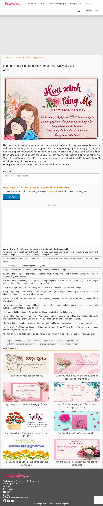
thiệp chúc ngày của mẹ (67, 340)
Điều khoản (8, 489)
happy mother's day (69, 343)
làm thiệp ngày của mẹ (44, 340)
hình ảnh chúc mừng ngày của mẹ (21, 343)
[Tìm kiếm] (79, 11)
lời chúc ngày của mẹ (49, 343)
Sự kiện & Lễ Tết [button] (35, 3)
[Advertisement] (51, 35)
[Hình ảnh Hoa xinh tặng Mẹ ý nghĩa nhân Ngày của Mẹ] (51, 108)
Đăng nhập (93, 10)
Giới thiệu (7, 486)
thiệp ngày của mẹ (22, 340)
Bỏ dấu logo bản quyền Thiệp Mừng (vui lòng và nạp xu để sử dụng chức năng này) (46, 191)
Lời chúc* (7, 171)
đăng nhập (49, 191)
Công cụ (89, 3)
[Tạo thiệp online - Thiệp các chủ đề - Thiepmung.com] (13, 3)
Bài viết (6, 494)
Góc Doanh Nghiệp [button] (56, 3)
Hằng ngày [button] (75, 3)
